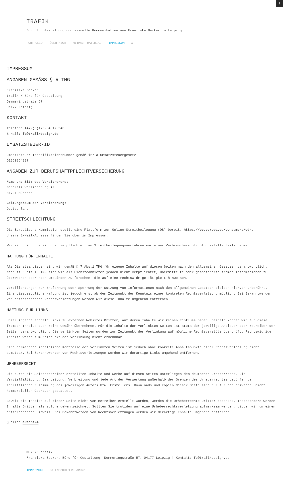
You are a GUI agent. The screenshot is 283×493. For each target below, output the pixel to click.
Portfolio (34, 43)
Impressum (116, 43)
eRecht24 (30, 422)
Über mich (58, 43)
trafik (38, 22)
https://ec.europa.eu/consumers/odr (217, 230)
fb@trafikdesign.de (40, 134)
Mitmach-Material (87, 43)
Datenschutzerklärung (67, 470)
